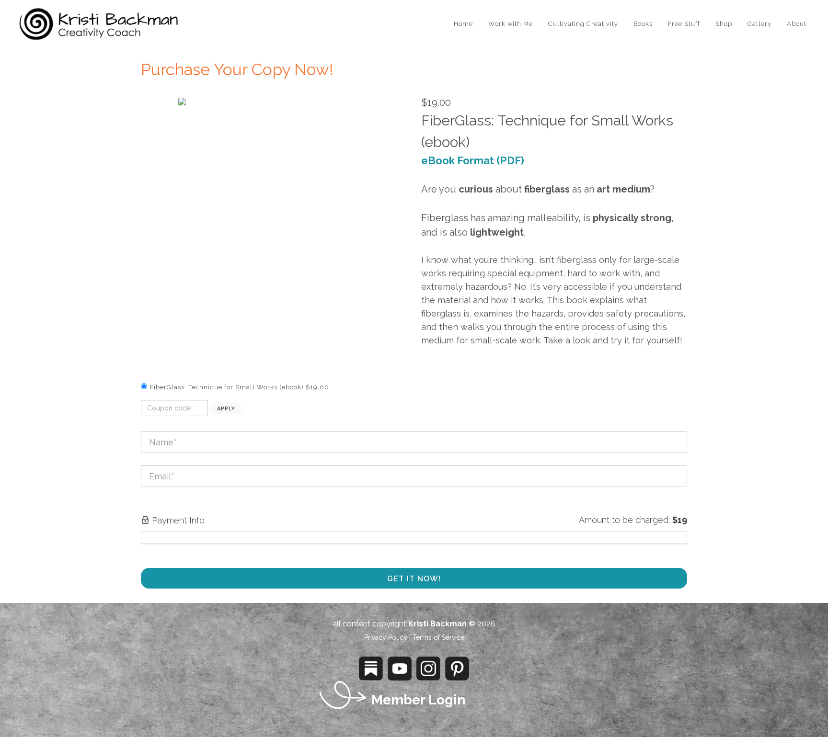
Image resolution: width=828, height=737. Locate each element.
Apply (226, 409)
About (796, 23)
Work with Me (510, 23)
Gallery (759, 23)
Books (643, 23)
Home (463, 23)
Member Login (418, 700)
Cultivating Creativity (583, 23)
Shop (723, 23)
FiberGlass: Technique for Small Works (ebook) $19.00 (239, 387)
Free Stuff (684, 23)
